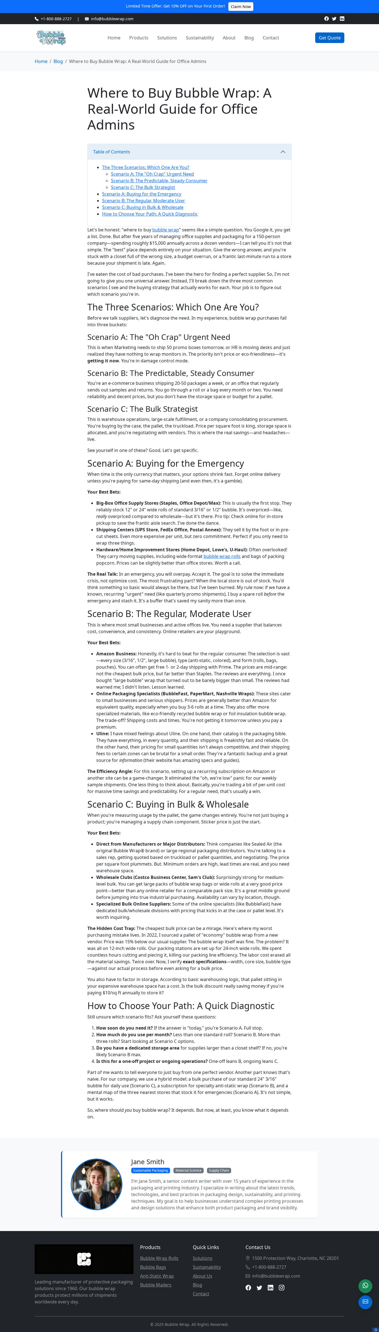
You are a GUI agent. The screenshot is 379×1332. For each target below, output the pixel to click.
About (229, 38)
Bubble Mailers (155, 1285)
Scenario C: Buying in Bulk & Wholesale (142, 207)
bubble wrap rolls (222, 556)
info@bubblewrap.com (112, 18)
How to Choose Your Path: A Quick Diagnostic (150, 214)
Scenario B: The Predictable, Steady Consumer (159, 181)
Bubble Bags (153, 1267)
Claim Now (241, 6)
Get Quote (330, 38)
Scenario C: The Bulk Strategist (143, 187)
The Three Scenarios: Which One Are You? (145, 167)
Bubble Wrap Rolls (159, 1258)
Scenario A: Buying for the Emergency (141, 194)
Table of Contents (111, 152)
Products (138, 38)
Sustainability (200, 38)
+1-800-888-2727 (56, 18)
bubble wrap (165, 230)
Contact (271, 38)
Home (114, 38)
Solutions (167, 38)
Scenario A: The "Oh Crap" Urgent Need (152, 174)
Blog (249, 38)
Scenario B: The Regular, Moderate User (143, 201)
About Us (202, 1276)
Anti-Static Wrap (157, 1276)
